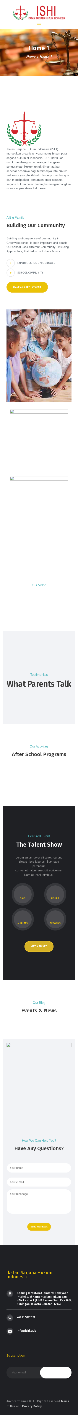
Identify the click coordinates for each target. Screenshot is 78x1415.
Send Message (39, 1226)
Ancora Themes (17, 1401)
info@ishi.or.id (26, 1330)
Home (31, 57)
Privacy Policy (32, 1406)
